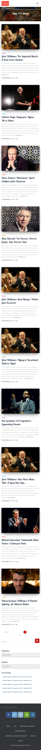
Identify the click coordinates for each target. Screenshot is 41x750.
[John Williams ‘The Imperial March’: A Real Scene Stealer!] (20, 36)
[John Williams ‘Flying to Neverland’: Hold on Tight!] (20, 340)
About (8, 726)
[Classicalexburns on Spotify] (26, 715)
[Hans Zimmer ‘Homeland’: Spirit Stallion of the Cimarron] (20, 158)
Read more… (5, 75)
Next (20, 635)
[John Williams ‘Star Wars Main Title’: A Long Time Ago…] (20, 459)
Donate (20, 740)
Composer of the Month (27, 726)
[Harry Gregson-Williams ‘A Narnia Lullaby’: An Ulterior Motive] (20, 581)
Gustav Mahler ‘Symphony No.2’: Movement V (17, 680)
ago (14, 78)
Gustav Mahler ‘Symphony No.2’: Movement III (17, 688)
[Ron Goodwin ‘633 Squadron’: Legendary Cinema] (20, 401)
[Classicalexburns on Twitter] (14, 715)
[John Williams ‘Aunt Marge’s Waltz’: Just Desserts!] (20, 279)
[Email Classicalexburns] (20, 715)
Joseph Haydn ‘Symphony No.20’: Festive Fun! (17, 677)
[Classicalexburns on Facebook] (8, 715)
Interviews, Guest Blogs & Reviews (16, 736)
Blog (14, 726)
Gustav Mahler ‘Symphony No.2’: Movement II (17, 692)
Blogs (3, 53)
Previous (7, 632)
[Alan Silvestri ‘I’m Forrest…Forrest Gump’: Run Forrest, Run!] (20, 219)
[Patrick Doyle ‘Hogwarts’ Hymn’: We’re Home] (20, 97)
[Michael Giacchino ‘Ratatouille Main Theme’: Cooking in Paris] (20, 520)
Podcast (33, 736)
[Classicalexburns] (5, 3)
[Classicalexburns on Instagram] (32, 715)
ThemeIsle (27, 745)
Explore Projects (20, 731)
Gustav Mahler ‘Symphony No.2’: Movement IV (17, 684)
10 (36, 632)
